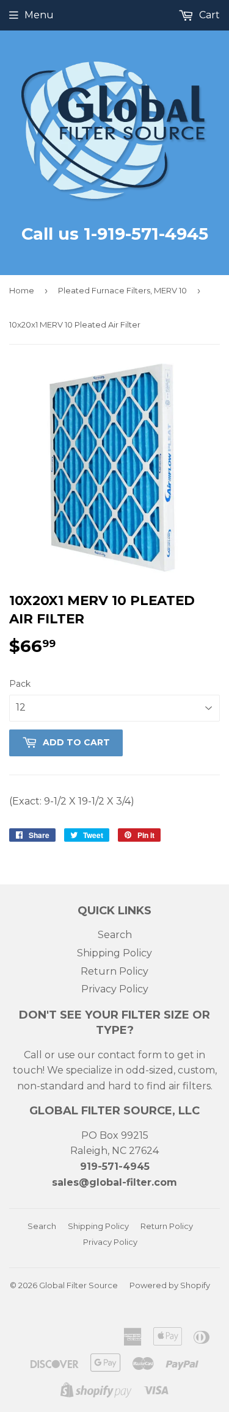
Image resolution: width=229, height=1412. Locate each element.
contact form (130, 1055)
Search (115, 935)
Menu (39, 15)
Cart (208, 15)
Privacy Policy (114, 989)
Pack (20, 683)
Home (21, 290)
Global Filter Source (78, 1285)
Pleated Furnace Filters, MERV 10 (122, 290)
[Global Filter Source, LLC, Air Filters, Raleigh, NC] (66, 1323)
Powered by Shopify (169, 1285)
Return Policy (114, 971)
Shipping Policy (114, 953)
